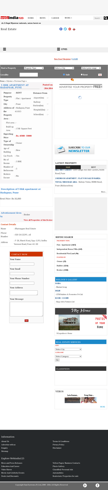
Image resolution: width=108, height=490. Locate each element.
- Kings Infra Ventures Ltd (64, 302)
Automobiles (58, 473)
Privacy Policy (58, 444)
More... (103, 192)
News (42, 18)
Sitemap (4, 451)
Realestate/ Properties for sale (65, 476)
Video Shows (6, 469)
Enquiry (4, 448)
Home (31, 18)
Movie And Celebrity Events (12, 473)
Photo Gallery (58, 466)
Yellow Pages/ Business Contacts (66, 463)
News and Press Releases (11, 463)
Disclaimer (57, 448)
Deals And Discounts (10, 476)
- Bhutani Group (61, 287)
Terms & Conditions (61, 441)
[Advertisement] (54, 7)
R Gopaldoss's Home (64, 333)
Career (55, 18)
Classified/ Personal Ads (63, 469)
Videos (59, 391)
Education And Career (10, 466)
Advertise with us (8, 444)
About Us (5, 441)
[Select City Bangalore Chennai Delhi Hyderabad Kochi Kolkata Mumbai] (68, 349)
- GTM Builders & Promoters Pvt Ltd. (69, 294)
